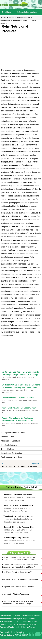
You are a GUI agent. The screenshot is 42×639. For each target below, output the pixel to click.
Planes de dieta (7, 437)
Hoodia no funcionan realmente (17, 495)
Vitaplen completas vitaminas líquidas (18, 587)
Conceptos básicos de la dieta (14, 433)
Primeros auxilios (28, 627)
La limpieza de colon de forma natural (11, 466)
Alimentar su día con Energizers (15, 594)
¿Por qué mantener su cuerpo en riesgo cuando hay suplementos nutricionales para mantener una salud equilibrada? (30, 466)
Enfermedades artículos (31, 616)
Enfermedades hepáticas (27, 12)
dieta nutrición (8, 12)
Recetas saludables (9, 445)
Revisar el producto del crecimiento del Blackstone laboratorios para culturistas (18, 558)
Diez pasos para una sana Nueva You (17, 572)
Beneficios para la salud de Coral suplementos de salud (19, 505)
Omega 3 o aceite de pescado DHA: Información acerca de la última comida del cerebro (19, 527)
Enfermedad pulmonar (9, 619)
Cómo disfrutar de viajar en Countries (18, 398)
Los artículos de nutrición (11, 453)
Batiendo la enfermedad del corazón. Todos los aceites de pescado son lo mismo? (20, 566)
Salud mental (23, 621)
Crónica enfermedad (8, 18)
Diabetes (33, 621)
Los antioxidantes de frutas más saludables (20, 579)
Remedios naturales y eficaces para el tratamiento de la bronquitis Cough (18, 603)
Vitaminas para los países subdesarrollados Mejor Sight (19, 516)
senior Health (14, 627)
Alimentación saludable (10, 441)
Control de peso (7, 449)
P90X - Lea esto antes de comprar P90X (19, 408)
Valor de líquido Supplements (16, 538)
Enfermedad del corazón (10, 616)
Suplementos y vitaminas (10, 20)
